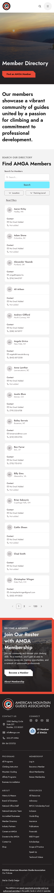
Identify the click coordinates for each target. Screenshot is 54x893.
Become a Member (37, 766)
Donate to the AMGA (10, 836)
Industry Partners (8, 826)
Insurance (33, 821)
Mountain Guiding (9, 771)
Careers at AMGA (9, 831)
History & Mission (9, 795)
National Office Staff (10, 806)
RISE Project (34, 836)
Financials (33, 831)
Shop (4, 846)
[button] (40, 6)
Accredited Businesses (11, 816)
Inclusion (32, 811)
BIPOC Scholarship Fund (39, 806)
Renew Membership (37, 777)
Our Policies (7, 873)
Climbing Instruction (10, 766)
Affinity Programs (9, 777)
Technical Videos (36, 857)
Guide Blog (34, 816)
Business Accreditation (11, 782)
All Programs (7, 761)
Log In (31, 761)
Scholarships (34, 841)
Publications (34, 826)
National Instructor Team (12, 811)
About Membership (36, 771)
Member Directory (9, 821)
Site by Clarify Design (10, 880)
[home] (6, 6)
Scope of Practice (36, 846)
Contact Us (6, 841)
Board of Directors (9, 800)
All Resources (34, 795)
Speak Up (33, 852)
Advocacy (33, 800)
